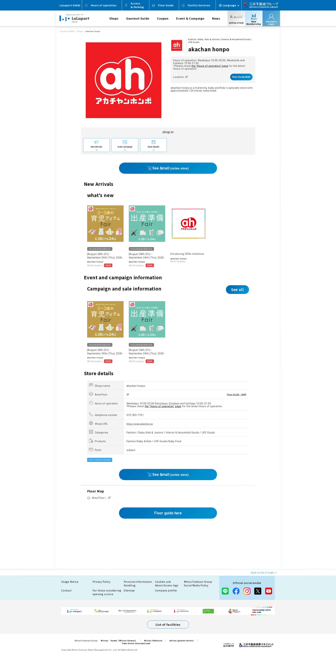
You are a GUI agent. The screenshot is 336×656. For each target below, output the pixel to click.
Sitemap (129, 590)
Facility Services (199, 5)
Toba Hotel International (136, 643)
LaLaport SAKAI (67, 31)
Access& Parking (137, 5)
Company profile (166, 590)
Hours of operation (104, 5)
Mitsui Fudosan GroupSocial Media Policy (198, 583)
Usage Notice (70, 581)
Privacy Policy (101, 581)
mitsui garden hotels (181, 640)
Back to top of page (322, 642)
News (216, 18)
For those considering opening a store (107, 592)
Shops (113, 18)
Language (229, 5)
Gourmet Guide (137, 18)
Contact (66, 590)
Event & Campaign (190, 18)
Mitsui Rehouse (153, 640)
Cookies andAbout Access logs (167, 583)
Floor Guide (166, 5)
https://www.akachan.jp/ (140, 424)
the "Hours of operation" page (209, 66)
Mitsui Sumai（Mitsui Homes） (119, 640)
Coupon (163, 18)
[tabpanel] (123, 80)
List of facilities (168, 624)
